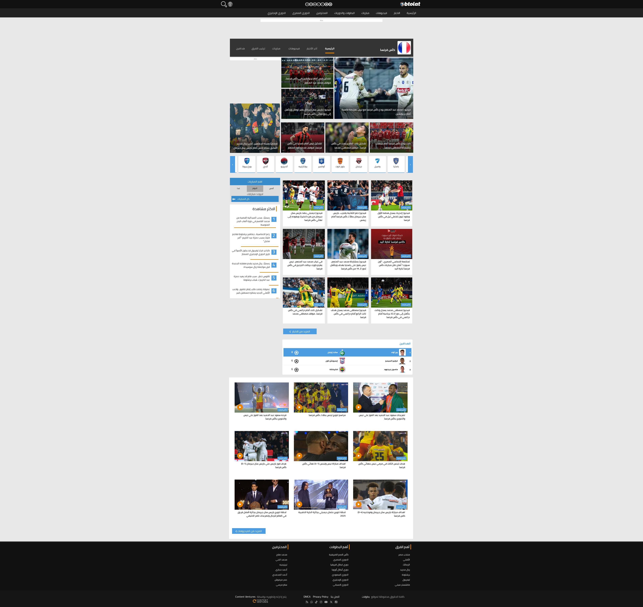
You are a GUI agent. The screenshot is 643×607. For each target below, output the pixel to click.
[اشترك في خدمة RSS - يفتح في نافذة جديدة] (330, 4)
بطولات (366, 596)
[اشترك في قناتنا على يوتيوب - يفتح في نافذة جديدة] (315, 4)
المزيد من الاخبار (300, 331)
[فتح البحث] (224, 4)
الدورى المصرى (301, 12)
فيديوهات (381, 12)
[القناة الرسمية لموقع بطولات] (311, 602)
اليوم (255, 188)
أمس (271, 188)
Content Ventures (245, 596)
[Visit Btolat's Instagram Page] (321, 602)
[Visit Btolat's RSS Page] (307, 602)
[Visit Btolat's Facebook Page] (336, 602)
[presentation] (410, 164)
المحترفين (322, 12)
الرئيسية (411, 12)
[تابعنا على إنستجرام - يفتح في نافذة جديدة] (311, 4)
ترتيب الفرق (258, 48)
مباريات (365, 12)
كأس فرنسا (406, 207)
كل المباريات (243, 199)
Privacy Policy (320, 596)
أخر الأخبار (312, 48)
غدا (238, 188)
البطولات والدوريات (344, 12)
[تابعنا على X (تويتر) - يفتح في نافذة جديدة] (323, 4)
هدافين (240, 48)
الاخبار (397, 12)
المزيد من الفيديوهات (249, 530)
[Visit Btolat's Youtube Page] (326, 602)
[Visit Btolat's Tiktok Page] (316, 602)
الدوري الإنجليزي (277, 12)
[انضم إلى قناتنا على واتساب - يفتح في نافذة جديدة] (326, 4)
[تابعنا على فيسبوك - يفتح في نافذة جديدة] (307, 4)
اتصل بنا (335, 596)
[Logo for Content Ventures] (260, 600)
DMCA (307, 596)
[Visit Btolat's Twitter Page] (331, 602)
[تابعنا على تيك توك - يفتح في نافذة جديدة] (319, 4)
